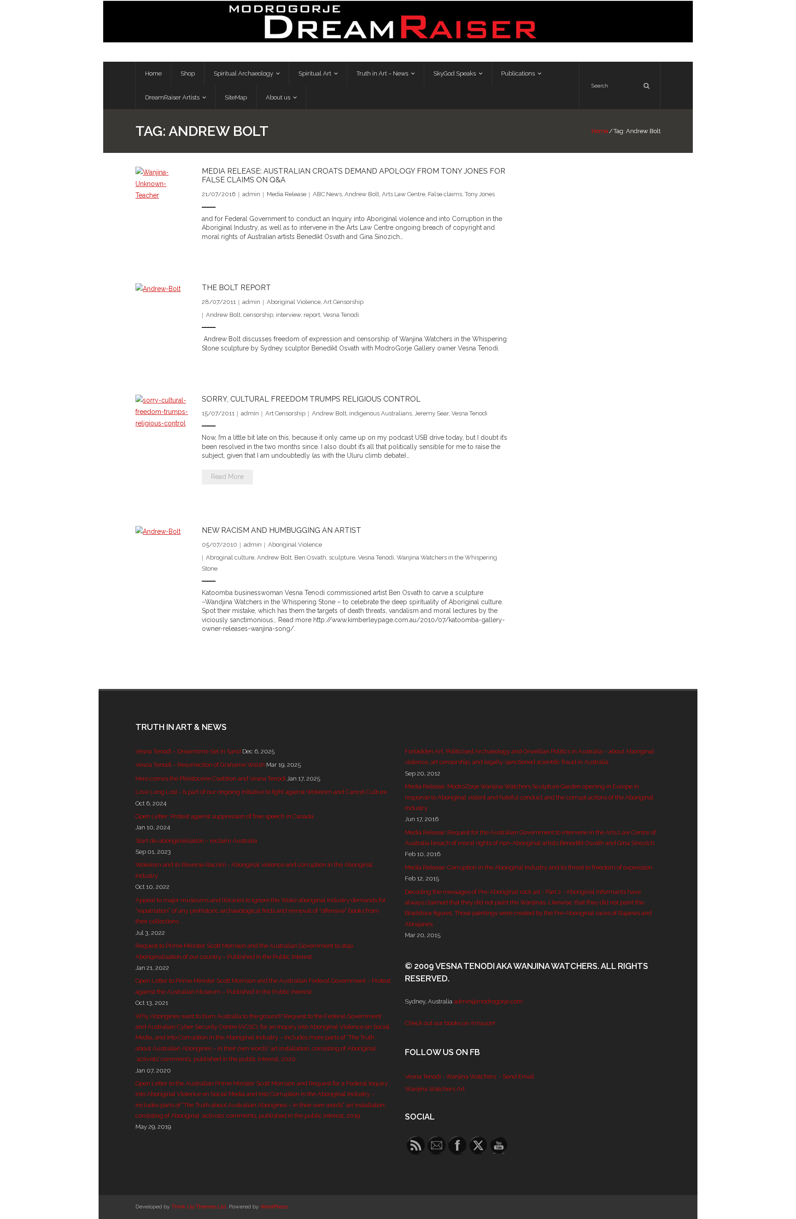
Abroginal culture (230, 557)
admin (251, 194)
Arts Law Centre (403, 194)
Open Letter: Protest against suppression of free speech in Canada (224, 816)
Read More (227, 476)
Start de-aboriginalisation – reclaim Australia (196, 840)
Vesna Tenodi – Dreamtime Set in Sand (188, 751)
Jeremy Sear (432, 413)
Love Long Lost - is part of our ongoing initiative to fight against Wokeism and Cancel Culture (261, 791)
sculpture (342, 557)
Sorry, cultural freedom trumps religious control (311, 399)
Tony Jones (480, 194)
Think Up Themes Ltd (198, 1206)
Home (599, 131)
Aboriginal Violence (294, 301)
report (312, 314)
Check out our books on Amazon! (450, 1023)
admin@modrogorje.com (488, 1001)
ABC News (327, 194)
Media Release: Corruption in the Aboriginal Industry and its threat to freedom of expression (528, 867)
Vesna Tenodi (341, 314)
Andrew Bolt (362, 194)
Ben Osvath (310, 557)
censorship (258, 314)
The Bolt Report (236, 287)
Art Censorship (343, 301)
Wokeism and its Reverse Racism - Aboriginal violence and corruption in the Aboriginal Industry (254, 870)
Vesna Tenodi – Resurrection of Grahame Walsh (200, 764)
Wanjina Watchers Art (435, 1088)
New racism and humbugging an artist (281, 530)
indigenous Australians (380, 413)
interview (288, 314)
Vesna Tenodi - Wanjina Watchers (450, 1076)
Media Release (286, 194)
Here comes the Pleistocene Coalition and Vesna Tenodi (210, 778)
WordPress (273, 1206)
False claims (445, 194)
